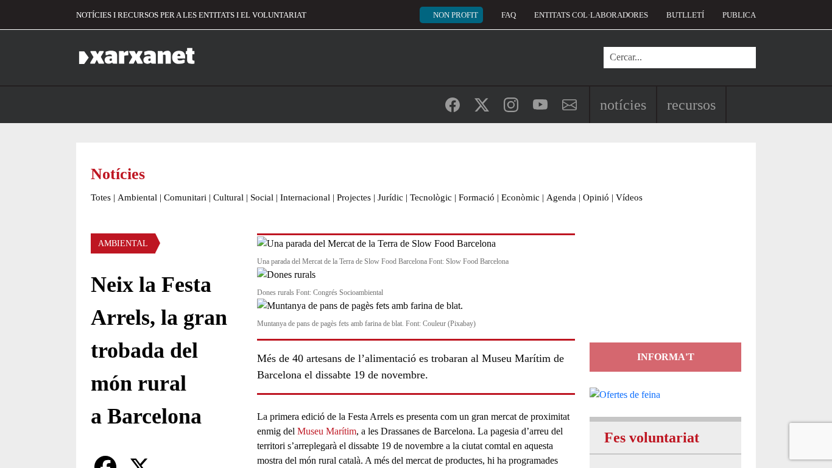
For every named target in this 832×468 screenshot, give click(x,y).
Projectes (354, 197)
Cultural (228, 197)
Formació (477, 197)
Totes (101, 197)
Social (261, 197)
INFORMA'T (665, 357)
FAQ (508, 15)
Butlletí (685, 15)
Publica (739, 15)
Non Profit (455, 15)
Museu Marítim (326, 431)
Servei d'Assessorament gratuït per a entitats (663, 288)
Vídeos (629, 197)
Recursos (691, 105)
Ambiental (137, 197)
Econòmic (520, 197)
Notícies (623, 105)
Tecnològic (431, 197)
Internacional (305, 197)
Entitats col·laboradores (591, 15)
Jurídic (390, 197)
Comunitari (185, 197)
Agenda (561, 197)
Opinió (596, 197)
